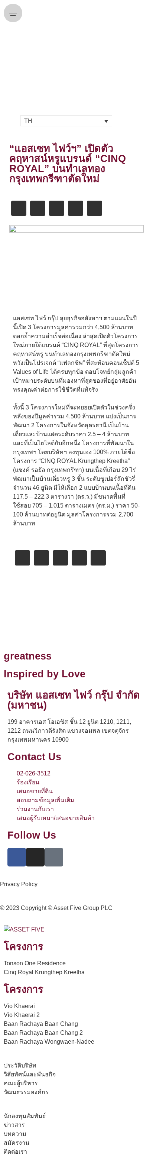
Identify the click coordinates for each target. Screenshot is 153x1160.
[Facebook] (16, 857)
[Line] (54, 857)
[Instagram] (35, 857)
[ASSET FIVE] (76, 64)
